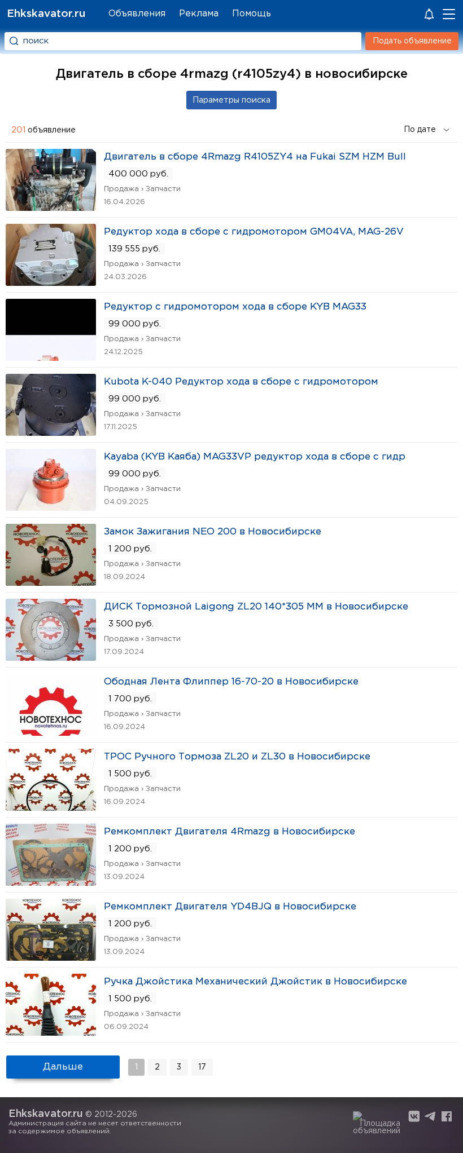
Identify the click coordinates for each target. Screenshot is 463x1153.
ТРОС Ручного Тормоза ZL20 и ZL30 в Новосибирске (237, 757)
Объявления (136, 14)
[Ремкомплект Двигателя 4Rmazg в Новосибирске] (51, 882)
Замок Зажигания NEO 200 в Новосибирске (212, 532)
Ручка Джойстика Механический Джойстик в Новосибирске (255, 982)
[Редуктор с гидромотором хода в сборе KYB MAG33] (51, 357)
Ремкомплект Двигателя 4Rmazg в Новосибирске (229, 832)
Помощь (251, 14)
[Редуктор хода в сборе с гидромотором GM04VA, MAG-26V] (51, 282)
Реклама (199, 14)
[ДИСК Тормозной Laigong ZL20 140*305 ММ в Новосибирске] (51, 657)
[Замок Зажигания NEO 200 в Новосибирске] (51, 582)
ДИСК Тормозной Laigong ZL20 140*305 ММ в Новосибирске (256, 607)
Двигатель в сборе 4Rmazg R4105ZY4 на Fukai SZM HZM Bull (255, 157)
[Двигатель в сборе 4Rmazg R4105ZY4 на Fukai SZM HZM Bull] (51, 207)
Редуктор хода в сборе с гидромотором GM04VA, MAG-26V (254, 232)
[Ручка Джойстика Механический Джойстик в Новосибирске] (51, 1032)
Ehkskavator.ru (46, 14)
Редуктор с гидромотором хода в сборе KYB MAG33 (235, 307)
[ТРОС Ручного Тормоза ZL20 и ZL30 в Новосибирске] (51, 807)
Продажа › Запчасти (142, 189)
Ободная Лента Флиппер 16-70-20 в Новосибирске (231, 682)
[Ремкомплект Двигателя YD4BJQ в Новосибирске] (51, 957)
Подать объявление (412, 41)
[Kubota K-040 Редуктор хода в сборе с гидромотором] (51, 432)
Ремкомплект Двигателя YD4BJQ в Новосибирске (230, 907)
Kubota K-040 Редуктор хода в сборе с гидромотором (241, 382)
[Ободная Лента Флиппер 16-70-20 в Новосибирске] (51, 732)
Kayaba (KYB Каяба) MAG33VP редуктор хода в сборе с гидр (254, 457)
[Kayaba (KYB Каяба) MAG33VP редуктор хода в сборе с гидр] (51, 507)
